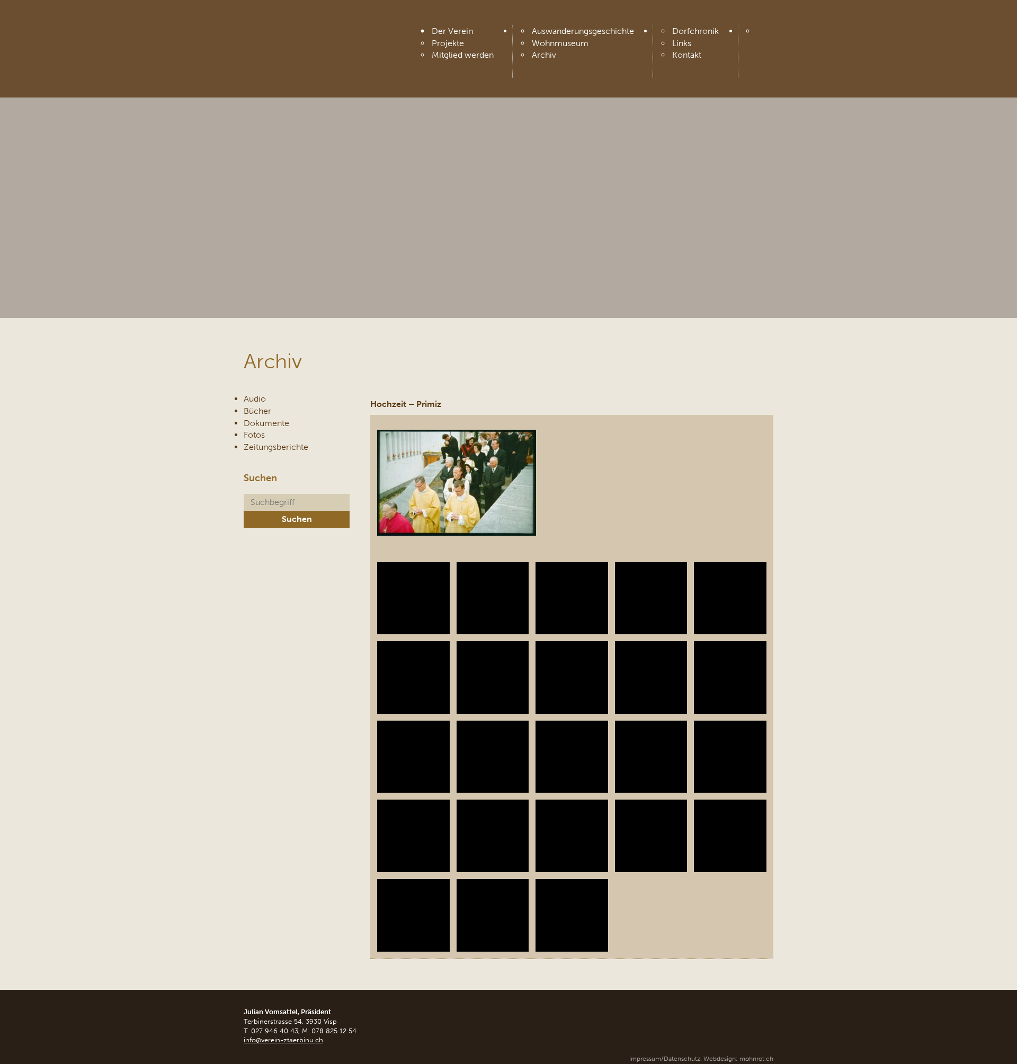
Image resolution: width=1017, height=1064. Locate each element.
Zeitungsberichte (276, 447)
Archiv (544, 55)
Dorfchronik (695, 31)
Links (681, 43)
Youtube (764, 34)
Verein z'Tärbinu (323, 33)
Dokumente (266, 423)
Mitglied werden (463, 55)
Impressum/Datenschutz (664, 1058)
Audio (255, 399)
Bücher (257, 411)
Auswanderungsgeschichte (583, 31)
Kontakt (686, 55)
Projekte (448, 43)
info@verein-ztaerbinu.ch (283, 1040)
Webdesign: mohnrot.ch (738, 1058)
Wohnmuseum (560, 43)
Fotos (254, 435)
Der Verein (452, 31)
